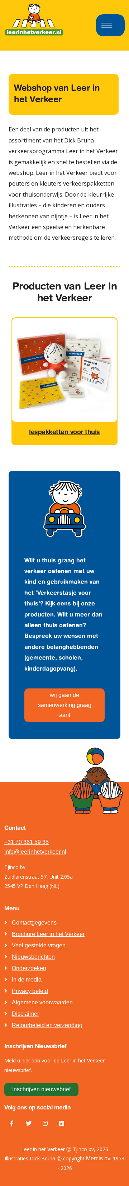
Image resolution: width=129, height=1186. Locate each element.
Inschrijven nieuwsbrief (41, 1089)
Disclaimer (25, 1014)
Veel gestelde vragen (39, 945)
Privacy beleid (30, 991)
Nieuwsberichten (33, 957)
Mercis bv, (98, 1158)
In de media (27, 980)
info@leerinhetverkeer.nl (35, 852)
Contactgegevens (34, 923)
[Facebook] (12, 1123)
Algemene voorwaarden (42, 1002)
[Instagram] (45, 1123)
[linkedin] (61, 1123)
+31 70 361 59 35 (26, 842)
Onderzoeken (29, 968)
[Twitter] (28, 1123)
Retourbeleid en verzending (47, 1025)
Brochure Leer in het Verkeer (48, 934)
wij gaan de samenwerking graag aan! (64, 705)
